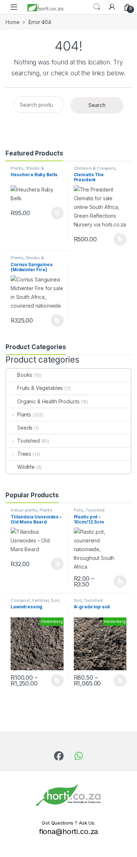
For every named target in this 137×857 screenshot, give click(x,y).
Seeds (25, 427)
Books (24, 375)
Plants (17, 168)
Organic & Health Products (48, 401)
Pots (78, 510)
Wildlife (26, 467)
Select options (117, 239)
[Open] (13, 7)
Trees (24, 454)
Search (97, 7)
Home (12, 22)
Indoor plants (24, 510)
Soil (54, 600)
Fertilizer (40, 600)
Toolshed (28, 441)
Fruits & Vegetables (40, 388)
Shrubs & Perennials (27, 170)
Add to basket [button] (55, 213)
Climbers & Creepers (94, 168)
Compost (20, 600)
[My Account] (112, 7)
